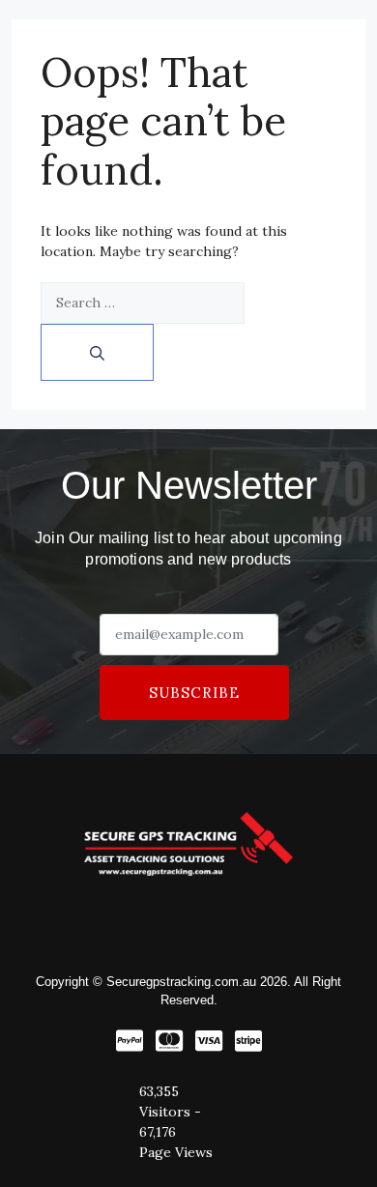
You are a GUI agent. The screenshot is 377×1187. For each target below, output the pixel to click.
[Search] (97, 352)
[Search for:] (143, 303)
